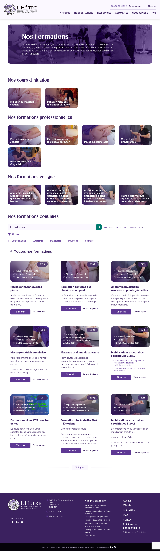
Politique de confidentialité (134, 532)
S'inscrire (152, 6)
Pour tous (73, 241)
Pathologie (55, 241)
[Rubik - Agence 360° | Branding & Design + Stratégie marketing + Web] (113, 547)
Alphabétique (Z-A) (132, 227)
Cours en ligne (19, 241)
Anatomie (38, 241)
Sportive (89, 241)
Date (117, 227)
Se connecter (135, 6)
